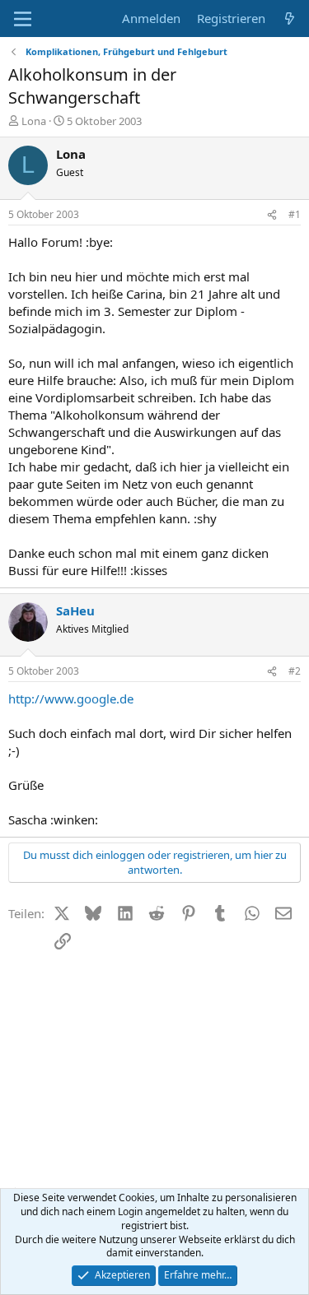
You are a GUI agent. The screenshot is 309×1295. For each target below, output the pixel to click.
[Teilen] (272, 215)
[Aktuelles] (290, 18)
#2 (294, 671)
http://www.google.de (70, 698)
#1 (294, 214)
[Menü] (22, 18)
